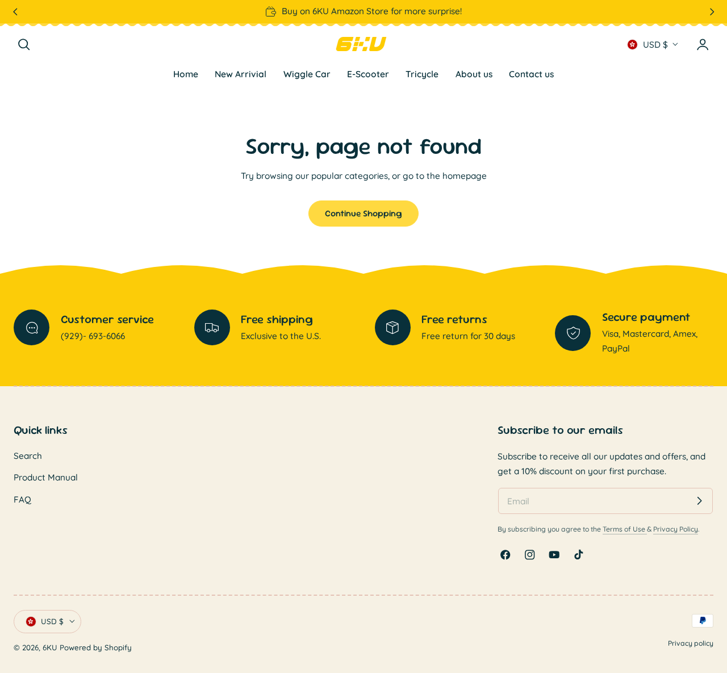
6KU (50, 648)
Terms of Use (625, 528)
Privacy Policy (675, 528)
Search (28, 455)
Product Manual (46, 478)
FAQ (22, 499)
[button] (24, 44)
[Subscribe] (699, 501)
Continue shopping (363, 213)
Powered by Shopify (96, 648)
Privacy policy (690, 643)
